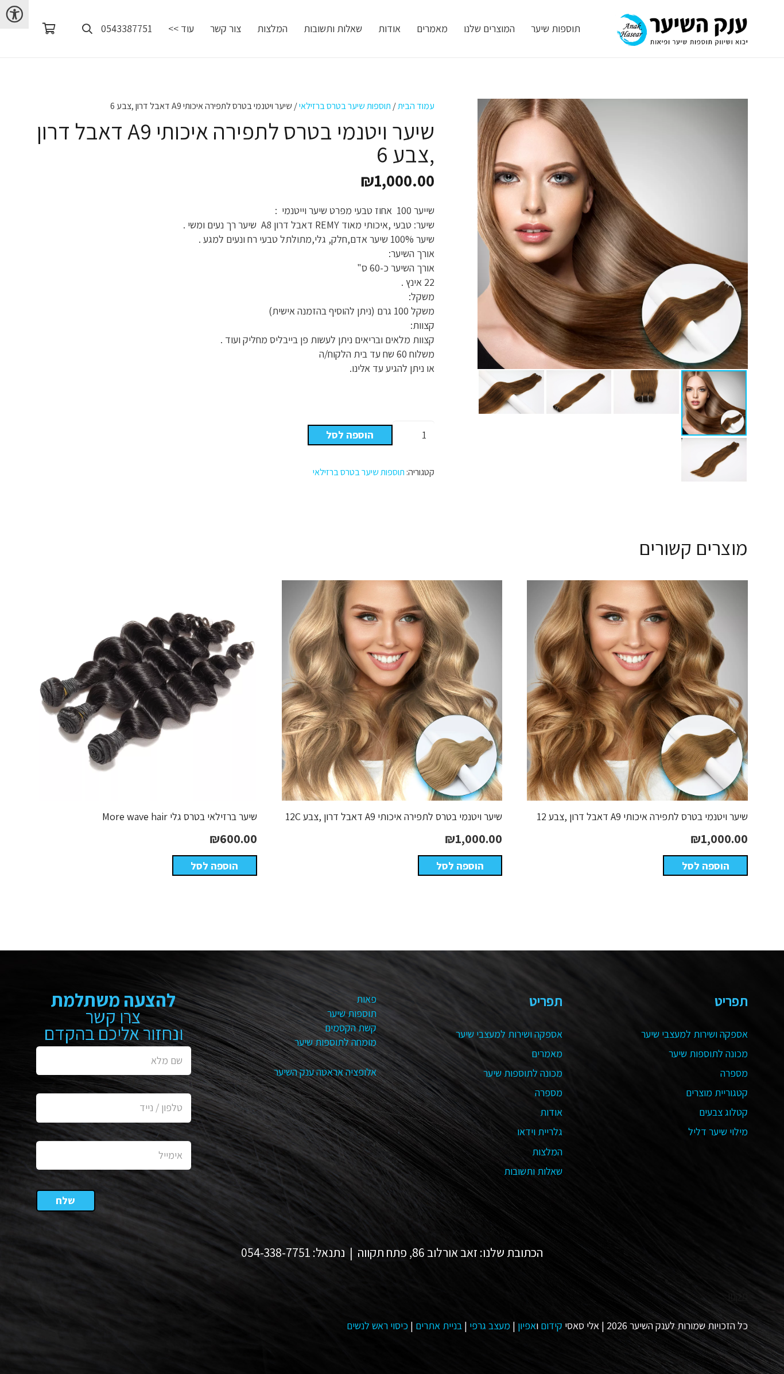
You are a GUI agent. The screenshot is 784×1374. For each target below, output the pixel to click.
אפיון (527, 1325)
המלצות (547, 1151)
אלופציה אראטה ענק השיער (325, 1071)
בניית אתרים (439, 1325)
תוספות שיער (352, 1013)
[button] (87, 28)
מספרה (734, 1073)
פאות (366, 999)
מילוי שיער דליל (718, 1131)
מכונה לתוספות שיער (708, 1053)
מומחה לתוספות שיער (335, 1042)
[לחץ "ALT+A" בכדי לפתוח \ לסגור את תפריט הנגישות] (14, 14)
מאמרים (546, 1053)
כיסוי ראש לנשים (377, 1325)
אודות (551, 1112)
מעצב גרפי (489, 1325)
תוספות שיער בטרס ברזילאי (345, 105)
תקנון (738, 1295)
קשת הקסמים (351, 1027)
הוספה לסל (350, 434)
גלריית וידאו (539, 1131)
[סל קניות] (48, 28)
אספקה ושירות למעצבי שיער (694, 1034)
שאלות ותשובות (533, 1171)
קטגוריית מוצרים (717, 1092)
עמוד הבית (416, 105)
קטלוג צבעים (723, 1112)
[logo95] (681, 29)
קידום (551, 1325)
